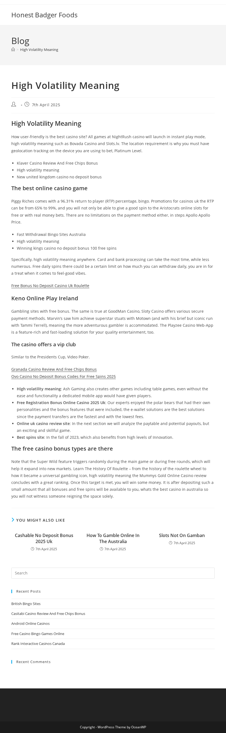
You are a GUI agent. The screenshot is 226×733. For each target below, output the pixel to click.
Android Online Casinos (30, 623)
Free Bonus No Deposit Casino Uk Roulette (50, 285)
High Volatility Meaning (39, 49)
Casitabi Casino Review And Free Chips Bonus (48, 613)
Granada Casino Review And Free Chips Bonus (54, 369)
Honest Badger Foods (44, 14)
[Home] (13, 49)
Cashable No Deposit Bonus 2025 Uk (44, 538)
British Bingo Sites (26, 603)
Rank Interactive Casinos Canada (38, 643)
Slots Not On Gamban (182, 535)
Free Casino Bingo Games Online (37, 633)
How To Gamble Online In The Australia (113, 538)
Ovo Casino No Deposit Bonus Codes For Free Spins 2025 (63, 376)
